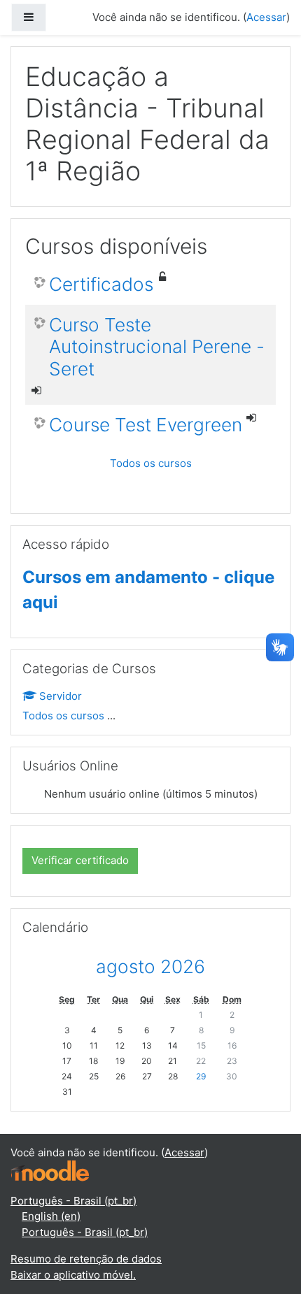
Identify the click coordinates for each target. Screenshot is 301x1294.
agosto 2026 (150, 966)
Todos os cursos (151, 463)
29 (201, 1076)
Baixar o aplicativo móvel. (73, 1274)
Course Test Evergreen (145, 425)
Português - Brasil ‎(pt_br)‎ (73, 1200)
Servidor (60, 696)
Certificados (101, 284)
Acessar (266, 17)
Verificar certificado (80, 860)
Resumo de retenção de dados (86, 1258)
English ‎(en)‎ (51, 1216)
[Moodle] (49, 1170)
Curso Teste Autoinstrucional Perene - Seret (157, 347)
